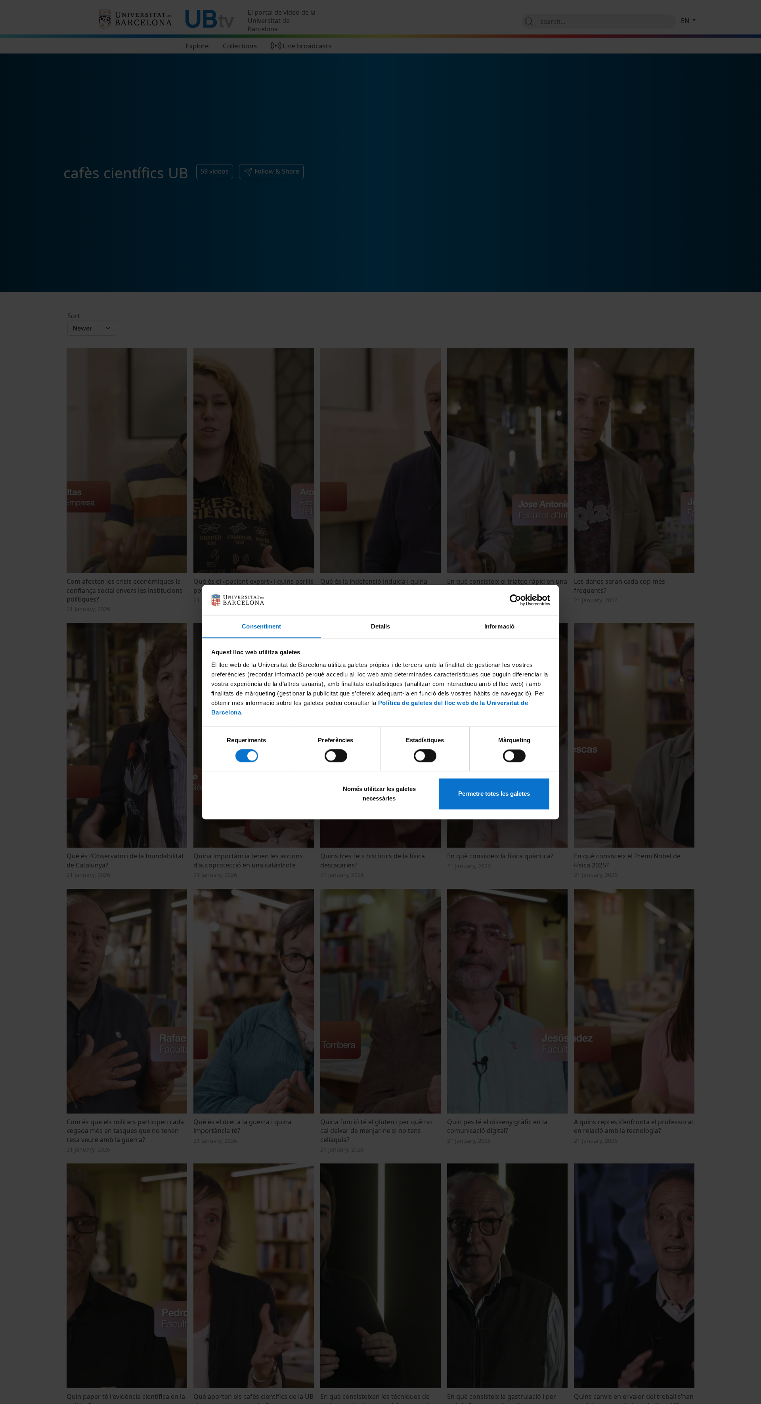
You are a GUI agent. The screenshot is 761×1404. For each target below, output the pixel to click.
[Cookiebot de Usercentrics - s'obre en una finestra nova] (515, 600)
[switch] (336, 755)
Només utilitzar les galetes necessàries (379, 793)
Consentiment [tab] (261, 626)
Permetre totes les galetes (494, 793)
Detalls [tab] (380, 626)
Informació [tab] (499, 626)
